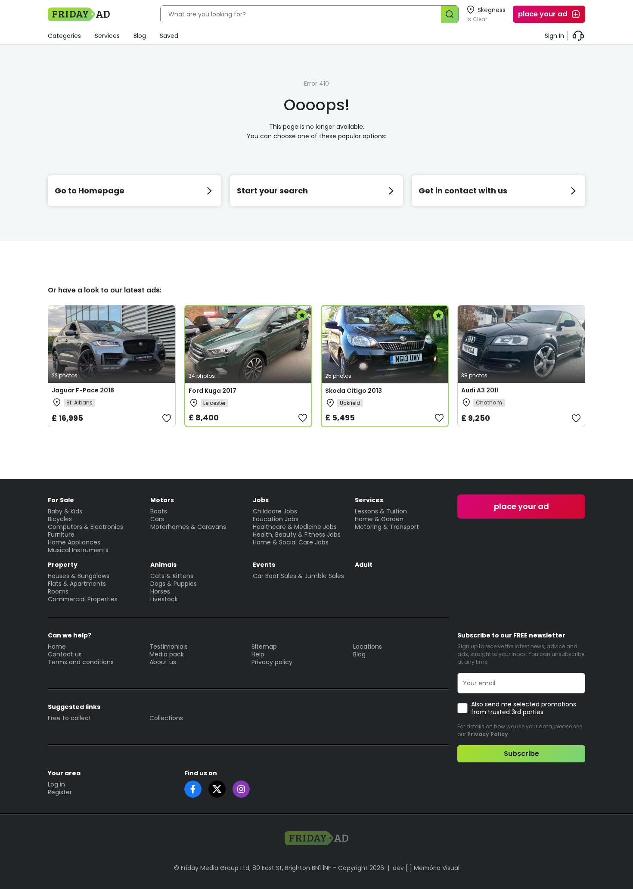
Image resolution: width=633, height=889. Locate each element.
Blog (139, 35)
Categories (64, 35)
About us (162, 662)
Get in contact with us (463, 190)
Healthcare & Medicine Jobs (295, 527)
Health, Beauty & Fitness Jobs (297, 534)
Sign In (554, 35)
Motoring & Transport (387, 527)
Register (60, 792)
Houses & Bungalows (78, 576)
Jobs (261, 500)
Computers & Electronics (85, 527)
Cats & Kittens (171, 576)
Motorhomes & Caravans (188, 527)
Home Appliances (74, 542)
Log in (56, 784)
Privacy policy (271, 662)
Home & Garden (379, 519)
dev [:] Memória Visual (426, 868)
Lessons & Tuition (381, 511)
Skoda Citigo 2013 (353, 390)
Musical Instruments (78, 550)
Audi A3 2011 (480, 390)
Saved (169, 35)
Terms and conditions (81, 662)
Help (257, 654)
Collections (166, 718)
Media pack (166, 654)
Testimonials (168, 646)
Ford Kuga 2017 (212, 390)
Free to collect (69, 718)
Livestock (164, 599)
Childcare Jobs (275, 511)
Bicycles (60, 519)
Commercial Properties (83, 599)
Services (107, 35)
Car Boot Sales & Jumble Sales (298, 576)
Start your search (272, 190)
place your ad (542, 14)
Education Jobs (275, 519)
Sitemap (264, 646)
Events (264, 565)
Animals (163, 565)
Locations (367, 646)
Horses (160, 591)
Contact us (65, 654)
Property (63, 565)
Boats (158, 511)
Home (57, 646)
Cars (157, 519)
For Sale (61, 500)
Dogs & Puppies (173, 583)
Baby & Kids (65, 511)
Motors (162, 500)
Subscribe (521, 753)
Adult (363, 565)
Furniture (61, 534)
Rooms (58, 591)
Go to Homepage (89, 190)
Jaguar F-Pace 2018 (83, 390)
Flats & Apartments (77, 583)
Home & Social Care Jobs (291, 542)
